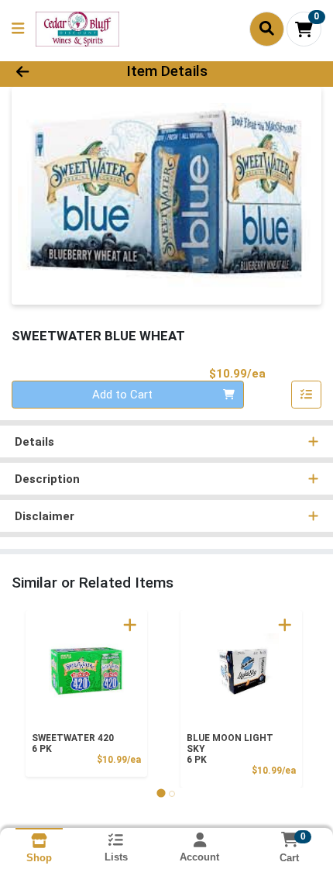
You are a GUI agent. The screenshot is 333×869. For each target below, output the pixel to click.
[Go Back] (50, 71)
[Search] (266, 29)
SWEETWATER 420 (73, 743)
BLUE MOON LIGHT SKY (230, 749)
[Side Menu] (18, 29)
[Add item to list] (306, 395)
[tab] (160, 793)
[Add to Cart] (130, 624)
